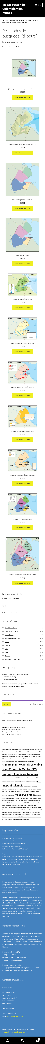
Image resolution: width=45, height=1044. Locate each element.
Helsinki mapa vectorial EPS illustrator (17, 789)
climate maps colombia (16, 764)
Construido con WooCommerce (13, 1032)
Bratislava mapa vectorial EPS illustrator (18, 756)
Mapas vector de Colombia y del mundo (13, 9)
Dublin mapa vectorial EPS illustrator (17, 781)
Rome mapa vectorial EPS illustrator (24, 803)
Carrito (34, 1038)
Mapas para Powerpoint (12, 659)
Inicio (6, 20)
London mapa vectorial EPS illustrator (19, 791)
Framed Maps (9, 635)
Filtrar (6, 704)
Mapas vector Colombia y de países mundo (23, 20)
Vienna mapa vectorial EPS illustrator (17, 814)
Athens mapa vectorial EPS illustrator (17, 752)
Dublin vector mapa (32, 781)
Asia (6, 649)
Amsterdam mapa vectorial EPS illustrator (13, 749)
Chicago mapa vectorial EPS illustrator (24, 761)
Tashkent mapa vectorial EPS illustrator (18, 812)
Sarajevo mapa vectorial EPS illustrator (19, 807)
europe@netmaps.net (15, 1016)
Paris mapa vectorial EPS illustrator (24, 800)
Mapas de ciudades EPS (12, 638)
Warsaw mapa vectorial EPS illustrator (17, 817)
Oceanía (7, 656)
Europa (7, 652)
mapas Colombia (25, 794)
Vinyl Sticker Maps (11, 628)
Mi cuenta (7, 1040)
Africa (7, 642)
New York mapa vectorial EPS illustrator (25, 798)
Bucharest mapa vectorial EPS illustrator (20, 759)
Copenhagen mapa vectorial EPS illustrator (13, 778)
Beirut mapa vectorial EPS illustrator (17, 754)
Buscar (22, 1040)
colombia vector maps (25, 774)
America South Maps (11, 631)
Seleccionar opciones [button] (22, 97)
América (7, 645)
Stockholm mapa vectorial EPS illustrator (18, 810)
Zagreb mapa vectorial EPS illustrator (19, 819)
